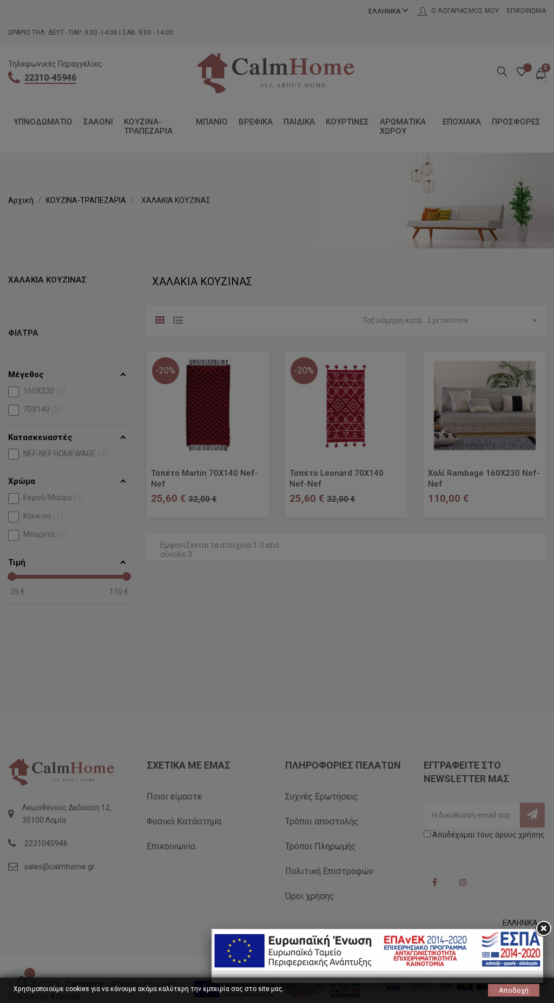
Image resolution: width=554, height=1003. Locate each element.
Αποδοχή (514, 990)
